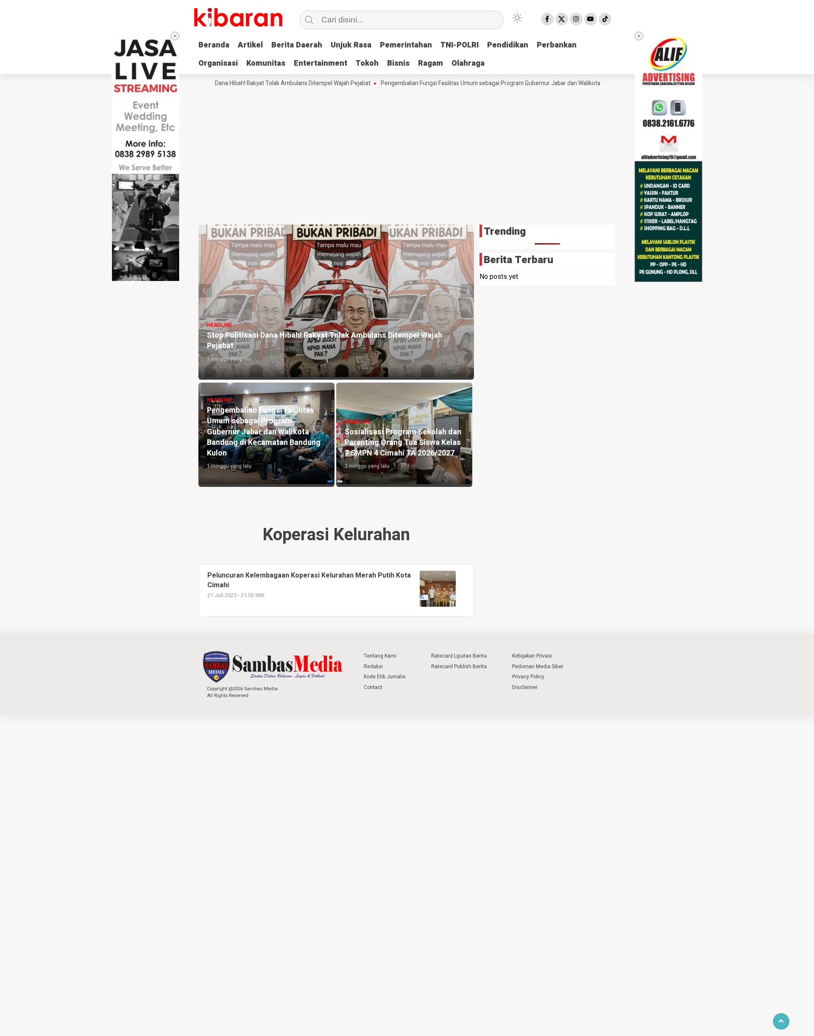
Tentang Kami (380, 656)
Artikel (250, 45)
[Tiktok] (605, 19)
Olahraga (468, 63)
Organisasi (218, 63)
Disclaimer (525, 687)
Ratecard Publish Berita (459, 666)
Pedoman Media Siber (537, 666)
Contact (373, 687)
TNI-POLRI (459, 45)
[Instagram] (576, 19)
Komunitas (265, 63)
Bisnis (398, 63)
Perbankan (557, 45)
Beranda (213, 45)
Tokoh (367, 63)
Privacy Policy (528, 676)
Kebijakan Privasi (532, 656)
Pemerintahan (406, 45)
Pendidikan (507, 45)
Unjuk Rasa (351, 45)
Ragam (430, 63)
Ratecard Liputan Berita (459, 656)
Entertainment (320, 63)
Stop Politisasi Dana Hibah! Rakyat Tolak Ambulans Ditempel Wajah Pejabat (242, 83)
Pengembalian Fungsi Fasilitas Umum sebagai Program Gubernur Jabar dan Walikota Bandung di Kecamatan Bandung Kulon (510, 83)
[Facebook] (547, 19)
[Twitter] (561, 19)
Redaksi (373, 666)
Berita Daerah (296, 45)
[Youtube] (590, 19)
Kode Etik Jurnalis (385, 676)
